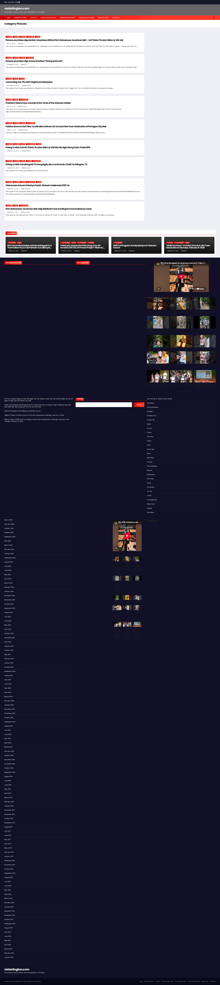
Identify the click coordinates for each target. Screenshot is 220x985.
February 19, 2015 (13, 189)
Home (8, 18)
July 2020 (7, 680)
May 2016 (7, 890)
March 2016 (8, 898)
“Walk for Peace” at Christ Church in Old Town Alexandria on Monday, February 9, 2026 (188, 246)
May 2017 (7, 839)
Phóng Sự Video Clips (48, 18)
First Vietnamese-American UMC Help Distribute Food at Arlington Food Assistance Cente (49, 208)
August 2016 (8, 877)
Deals (149, 424)
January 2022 (9, 646)
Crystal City (151, 420)
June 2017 (7, 835)
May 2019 (7, 738)
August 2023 (8, 612)
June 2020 (8, 684)
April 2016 (7, 894)
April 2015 (7, 945)
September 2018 (9, 772)
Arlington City (11, 242)
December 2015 (9, 911)
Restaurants (151, 474)
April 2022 (7, 642)
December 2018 (9, 759)
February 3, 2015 (12, 212)
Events (19, 242)
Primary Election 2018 (86, 18)
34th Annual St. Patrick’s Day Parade (159, 399)
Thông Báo (90, 242)
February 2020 (9, 701)
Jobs (148, 445)
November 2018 (9, 764)
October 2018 (8, 768)
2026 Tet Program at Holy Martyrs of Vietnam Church (134, 246)
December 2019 (9, 709)
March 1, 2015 (11, 130)
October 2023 (8, 604)
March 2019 (8, 747)
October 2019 (8, 717)
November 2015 (9, 915)
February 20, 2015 (13, 168)
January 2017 (8, 856)
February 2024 (9, 587)
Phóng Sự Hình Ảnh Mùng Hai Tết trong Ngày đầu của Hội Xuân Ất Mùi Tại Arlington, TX (46, 164)
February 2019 (9, 751)
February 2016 (9, 902)
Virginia (38, 36)
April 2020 (7, 692)
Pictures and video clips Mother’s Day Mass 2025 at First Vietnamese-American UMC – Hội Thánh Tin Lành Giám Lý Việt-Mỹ (64, 40)
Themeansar (37, 981)
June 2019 (7, 734)
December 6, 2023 (13, 64)
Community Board (20, 18)
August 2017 (8, 827)
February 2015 (9, 953)
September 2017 (9, 823)
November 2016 (9, 865)
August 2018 (8, 776)
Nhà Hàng (150, 458)
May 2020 (7, 688)
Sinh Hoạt (22, 36)
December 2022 (9, 637)
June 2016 (7, 886)
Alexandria (169, 242)
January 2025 (9, 553)
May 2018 (7, 789)
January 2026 (9, 528)
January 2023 (9, 633)
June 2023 (7, 621)
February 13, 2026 (120, 250)
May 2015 (7, 940)
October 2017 (8, 818)
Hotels (149, 441)
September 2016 (9, 873)
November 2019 (9, 713)
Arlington (8, 36)
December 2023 (9, 595)
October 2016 (8, 869)
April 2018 (7, 793)
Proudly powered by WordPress (13, 981)
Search (79, 399)
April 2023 (7, 629)
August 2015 (8, 928)
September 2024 (10, 558)
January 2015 (8, 957)
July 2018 (7, 780)
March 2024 (8, 583)
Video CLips (30, 36)
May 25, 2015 (11, 106)
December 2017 (9, 810)
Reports (149, 470)
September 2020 (9, 671)
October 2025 (8, 532)
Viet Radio (116, 18)
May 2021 (7, 654)
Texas (28, 161)
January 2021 (8, 663)
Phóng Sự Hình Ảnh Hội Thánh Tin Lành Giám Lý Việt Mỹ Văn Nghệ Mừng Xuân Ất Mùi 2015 (48, 147)
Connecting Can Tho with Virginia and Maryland (29, 82)
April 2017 (7, 844)
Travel (149, 495)
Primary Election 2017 (67, 18)
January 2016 (8, 907)
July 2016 (7, 881)
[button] (211, 18)
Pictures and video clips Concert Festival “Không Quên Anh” (34, 61)
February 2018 (9, 802)
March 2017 (8, 848)
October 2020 (8, 667)
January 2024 (9, 591)
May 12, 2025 (11, 43)
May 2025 (7, 541)
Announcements (65, 242)
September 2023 (9, 608)
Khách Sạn (150, 449)
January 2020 (9, 705)
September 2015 (9, 923)
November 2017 (9, 814)
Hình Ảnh (15, 57)
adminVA (20, 43)
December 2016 (9, 860)
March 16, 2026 (67, 250)
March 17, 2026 (14, 250)
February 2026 (9, 524)
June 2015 (7, 936)
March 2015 (8, 949)
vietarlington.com (16, 8)
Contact (34, 18)
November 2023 (9, 600)
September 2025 (9, 537)
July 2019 (7, 730)
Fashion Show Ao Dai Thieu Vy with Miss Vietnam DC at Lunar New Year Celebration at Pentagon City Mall (56, 126)
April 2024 (7, 579)
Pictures (15, 36)
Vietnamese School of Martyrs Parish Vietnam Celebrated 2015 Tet (37, 185)
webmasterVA (26, 85)
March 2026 (8, 520)
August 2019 (8, 726)
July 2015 (7, 932)
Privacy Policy (103, 18)
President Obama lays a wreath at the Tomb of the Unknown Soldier (38, 103)
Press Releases (81, 242)
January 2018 (8, 806)
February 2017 (9, 852)
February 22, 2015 (13, 151)
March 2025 (8, 545)
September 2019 (9, 722)
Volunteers (150, 512)
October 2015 (8, 919)
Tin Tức (149, 491)
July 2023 (7, 616)
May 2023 (7, 625)
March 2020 (8, 696)
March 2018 (8, 797)
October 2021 (8, 650)
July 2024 (7, 566)
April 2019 (7, 743)
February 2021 (9, 659)
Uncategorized (23, 99)
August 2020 (8, 675)
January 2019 (8, 755)
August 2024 (8, 562)
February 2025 (9, 549)
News (149, 453)
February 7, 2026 (173, 250)
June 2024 (8, 570)
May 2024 (7, 574)
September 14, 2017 (13, 85)
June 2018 (7, 785)
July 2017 (7, 831)
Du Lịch (149, 428)
